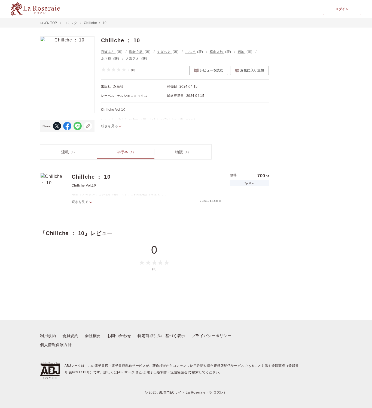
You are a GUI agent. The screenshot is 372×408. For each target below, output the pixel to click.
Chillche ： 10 (91, 177)
